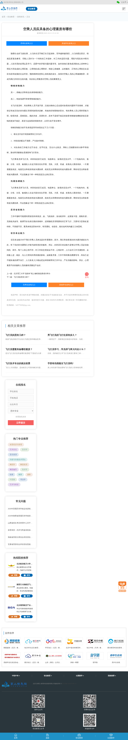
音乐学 (24, 450)
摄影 (29, 474)
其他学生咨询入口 (69, 43)
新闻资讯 (20, 17)
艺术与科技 (14, 484)
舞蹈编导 (13, 469)
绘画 (11, 474)
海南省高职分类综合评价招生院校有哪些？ (21, 537)
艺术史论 (13, 450)
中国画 (12, 479)
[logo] (9, 8)
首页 (3, 17)
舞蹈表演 (23, 464)
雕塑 (20, 474)
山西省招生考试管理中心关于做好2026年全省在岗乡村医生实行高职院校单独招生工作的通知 (21, 523)
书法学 (23, 479)
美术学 (24, 469)
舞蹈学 (12, 464)
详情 (15, 575)
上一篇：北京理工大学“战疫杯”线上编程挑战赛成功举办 (28, 274)
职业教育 (11, 17)
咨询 (28, 575)
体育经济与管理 (16, 445)
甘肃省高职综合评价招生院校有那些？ (21, 544)
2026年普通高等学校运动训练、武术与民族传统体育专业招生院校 (21, 509)
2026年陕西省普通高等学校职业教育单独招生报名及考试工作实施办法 (21, 516)
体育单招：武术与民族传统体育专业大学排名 (21, 530)
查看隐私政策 (21, 417)
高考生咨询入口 (26, 43)
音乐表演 (13, 455)
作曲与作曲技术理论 (18, 460)
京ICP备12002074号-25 (69, 683)
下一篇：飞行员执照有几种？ (18, 277)
